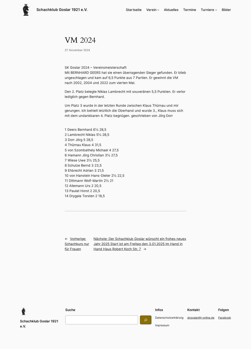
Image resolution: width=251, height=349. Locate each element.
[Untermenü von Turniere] (216, 10)
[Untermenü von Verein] (158, 10)
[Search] (145, 320)
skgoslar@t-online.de (200, 317)
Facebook (224, 317)
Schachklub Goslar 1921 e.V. (62, 9)
